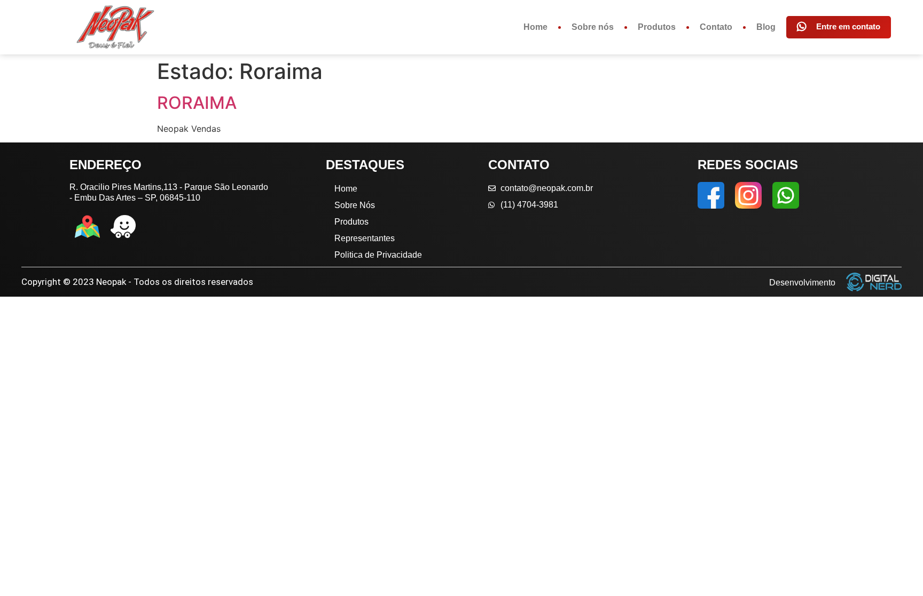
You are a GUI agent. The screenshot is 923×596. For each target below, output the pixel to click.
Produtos (657, 26)
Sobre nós (593, 26)
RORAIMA (197, 102)
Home (535, 26)
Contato (716, 26)
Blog (766, 26)
